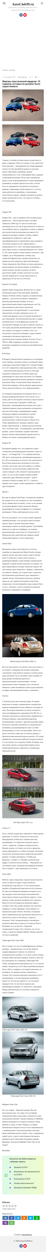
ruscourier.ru (27, 1234)
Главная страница (8, 70)
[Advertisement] (23, 44)
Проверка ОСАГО (21, 1167)
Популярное (22, 77)
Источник (6, 1150)
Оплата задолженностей (24, 1183)
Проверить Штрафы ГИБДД (25, 1188)
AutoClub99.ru (23, 4)
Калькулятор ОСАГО (22, 1179)
